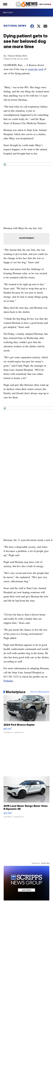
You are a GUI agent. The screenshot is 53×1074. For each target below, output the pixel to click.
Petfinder (8, 680)
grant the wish (35, 69)
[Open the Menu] (5, 4)
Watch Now (44, 4)
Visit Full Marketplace (39, 692)
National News (15, 25)
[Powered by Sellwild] (45, 863)
